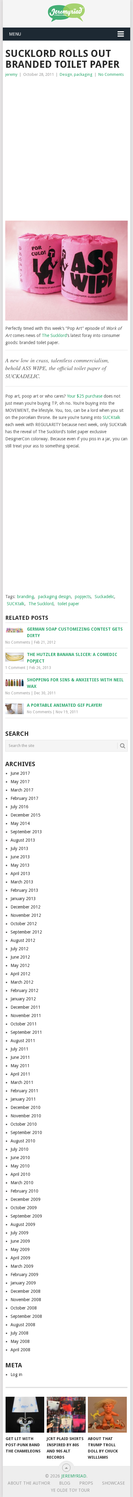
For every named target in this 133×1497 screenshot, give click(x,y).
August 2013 (23, 840)
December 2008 (26, 1291)
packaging (83, 74)
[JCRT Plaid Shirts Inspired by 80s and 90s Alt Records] (66, 1415)
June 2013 (20, 856)
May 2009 (20, 1249)
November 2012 (26, 915)
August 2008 (23, 1324)
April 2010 (20, 1174)
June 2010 (20, 1157)
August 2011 (23, 1040)
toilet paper (68, 603)
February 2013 (24, 890)
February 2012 (24, 990)
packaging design (54, 596)
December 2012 (26, 906)
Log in (16, 1374)
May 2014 (20, 823)
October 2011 (24, 1023)
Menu (15, 34)
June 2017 (20, 773)
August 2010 (23, 1140)
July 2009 (19, 1232)
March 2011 (22, 1082)
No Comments (111, 74)
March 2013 (22, 881)
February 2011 (24, 1090)
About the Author (29, 1483)
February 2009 (24, 1274)
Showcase (113, 1483)
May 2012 (20, 965)
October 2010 (24, 1124)
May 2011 (20, 1065)
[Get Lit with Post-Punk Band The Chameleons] (25, 1415)
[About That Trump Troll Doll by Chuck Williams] (107, 1415)
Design (66, 74)
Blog (64, 1483)
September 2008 (26, 1316)
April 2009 (20, 1257)
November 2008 (26, 1299)
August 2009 (23, 1224)
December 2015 (26, 815)
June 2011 (20, 1057)
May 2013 (20, 865)
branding (25, 596)
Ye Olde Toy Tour (70, 1490)
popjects (83, 596)
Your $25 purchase (84, 396)
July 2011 (19, 1048)
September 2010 (26, 1132)
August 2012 (23, 940)
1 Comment (15, 668)
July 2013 (19, 848)
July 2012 (19, 948)
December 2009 (26, 1199)
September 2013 (26, 831)
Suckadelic (104, 596)
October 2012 (24, 923)
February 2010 (24, 1191)
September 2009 (26, 1216)
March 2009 (22, 1266)
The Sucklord (54, 335)
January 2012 (23, 998)
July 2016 (19, 806)
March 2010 (22, 1182)
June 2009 (20, 1241)
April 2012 (20, 973)
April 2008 (20, 1349)
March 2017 (22, 789)
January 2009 (23, 1282)
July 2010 (19, 1149)
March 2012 (22, 982)
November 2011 (26, 1015)
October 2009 (24, 1207)
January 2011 (23, 1099)
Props (86, 1483)
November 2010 (26, 1115)
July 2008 (19, 1333)
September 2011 (26, 1032)
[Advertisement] (66, 147)
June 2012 (20, 957)
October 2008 (24, 1307)
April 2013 (20, 873)
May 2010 (20, 1165)
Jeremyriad (73, 1475)
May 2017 (20, 781)
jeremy (11, 74)
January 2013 (23, 898)
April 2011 (20, 1074)
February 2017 (24, 798)
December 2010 (26, 1107)
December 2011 (26, 1007)
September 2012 (26, 932)
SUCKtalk (111, 417)
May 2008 (20, 1341)
